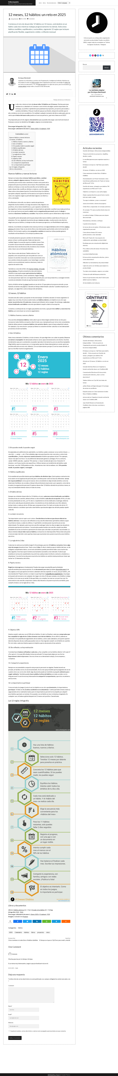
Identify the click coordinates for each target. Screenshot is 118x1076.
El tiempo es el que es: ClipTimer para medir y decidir (54, 940)
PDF (25, 126)
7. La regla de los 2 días (18, 154)
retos (48, 932)
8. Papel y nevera (16, 156)
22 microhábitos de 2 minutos (91, 283)
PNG (29, 126)
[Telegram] (56, 921)
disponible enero (61, 569)
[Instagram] (10, 94)
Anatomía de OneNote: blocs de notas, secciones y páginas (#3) (94, 405)
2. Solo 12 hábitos (16, 144)
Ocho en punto (13, 2)
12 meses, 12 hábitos (15, 139)
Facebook (96, 44)
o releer (25, 284)
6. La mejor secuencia (18, 152)
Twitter (107, 42)
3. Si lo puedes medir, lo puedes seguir (22, 146)
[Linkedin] (12, 94)
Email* (10, 1014)
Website (10, 1022)
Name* (10, 1006)
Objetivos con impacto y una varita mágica (95, 191)
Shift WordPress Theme (54, 1075)
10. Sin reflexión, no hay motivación (22, 160)
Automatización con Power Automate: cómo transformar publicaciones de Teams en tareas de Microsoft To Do (96, 181)
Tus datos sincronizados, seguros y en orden (95, 271)
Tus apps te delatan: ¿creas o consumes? (94, 200)
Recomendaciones (51, 3)
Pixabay (25, 916)
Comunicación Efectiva (89, 372)
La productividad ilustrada (90, 254)
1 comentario (32, 18)
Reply (16, 968)
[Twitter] (7, 94)
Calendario (18, 932)
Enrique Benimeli (14, 19)
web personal (42, 84)
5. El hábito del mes (17, 150)
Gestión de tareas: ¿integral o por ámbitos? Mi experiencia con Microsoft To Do (94, 355)
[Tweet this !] (27, 921)
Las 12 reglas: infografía (16, 167)
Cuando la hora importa (89, 224)
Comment (11, 985)
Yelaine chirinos (87, 380)
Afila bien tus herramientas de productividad (95, 262)
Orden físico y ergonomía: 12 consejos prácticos (96, 206)
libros (33, 932)
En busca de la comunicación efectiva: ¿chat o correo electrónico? (94, 375)
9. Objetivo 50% (16, 158)
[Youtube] (15, 94)
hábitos (26, 932)
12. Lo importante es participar (20, 165)
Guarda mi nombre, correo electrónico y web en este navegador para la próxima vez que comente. (38, 1031)
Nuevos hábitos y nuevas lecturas (19, 137)
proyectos (40, 932)
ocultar (26, 134)
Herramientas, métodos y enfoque (93, 220)
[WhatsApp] (46, 921)
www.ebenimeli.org (66, 89)
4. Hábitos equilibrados (18, 148)
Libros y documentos (15, 169)
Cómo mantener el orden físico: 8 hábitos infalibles (23, 940)
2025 (10, 932)
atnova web (86, 397)
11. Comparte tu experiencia (20, 162)
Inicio (40, 3)
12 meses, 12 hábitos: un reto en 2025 (94, 170)
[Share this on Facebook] (17, 921)
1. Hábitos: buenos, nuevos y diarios (22, 141)
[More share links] (65, 921)
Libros (44, 3)
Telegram (103, 44)
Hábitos (20, 928)
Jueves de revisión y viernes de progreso (94, 203)
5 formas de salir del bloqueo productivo (94, 274)
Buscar (85, 64)
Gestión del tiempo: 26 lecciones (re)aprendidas (96, 151)
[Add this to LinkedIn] (37, 921)
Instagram (90, 44)
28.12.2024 (23, 18)
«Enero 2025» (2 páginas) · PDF (40, 128)
